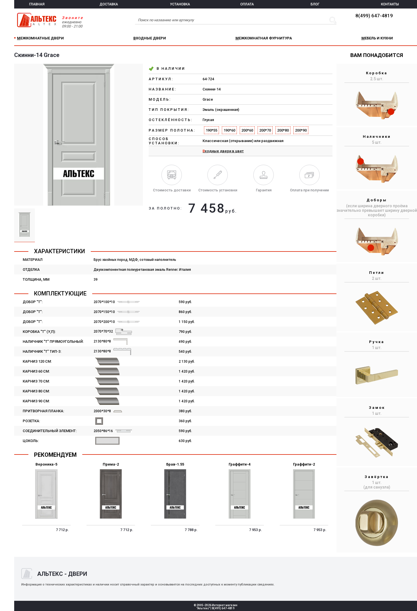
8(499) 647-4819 (374, 15)
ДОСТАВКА (109, 4)
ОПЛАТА (247, 4)
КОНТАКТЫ (390, 4)
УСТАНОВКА (180, 4)
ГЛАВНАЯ (37, 4)
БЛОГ (315, 4)
